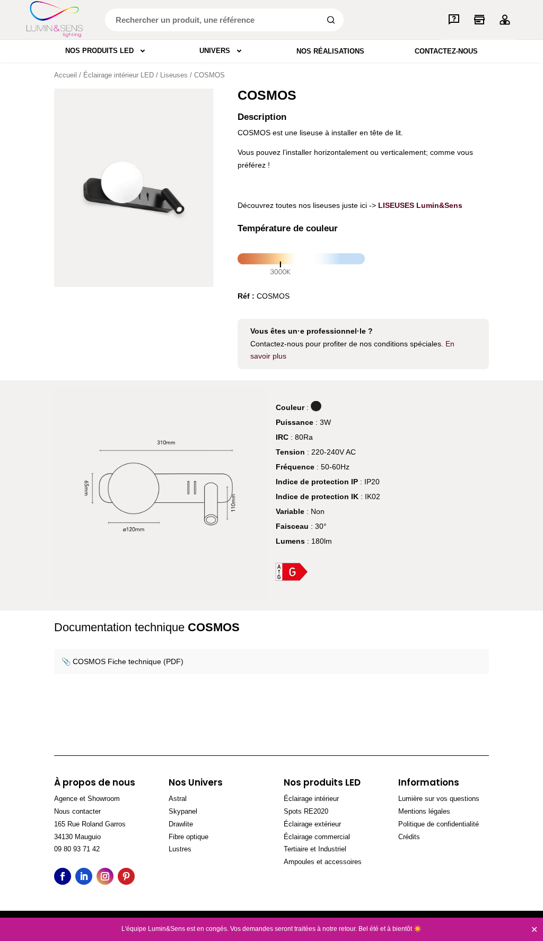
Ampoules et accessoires (323, 862)
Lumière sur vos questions (438, 799)
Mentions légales (424, 811)
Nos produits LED (99, 51)
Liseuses (174, 75)
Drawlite (181, 824)
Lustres (180, 849)
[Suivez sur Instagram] (105, 876)
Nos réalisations (330, 51)
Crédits (409, 837)
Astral (178, 799)
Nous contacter (77, 811)
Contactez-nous (446, 51)
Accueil (65, 75)
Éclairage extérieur (312, 824)
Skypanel (183, 811)
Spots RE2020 (306, 811)
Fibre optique (188, 837)
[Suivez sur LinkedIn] (83, 876)
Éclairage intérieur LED (118, 75)
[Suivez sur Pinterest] (126, 876)
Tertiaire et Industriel (315, 849)
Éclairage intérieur (311, 799)
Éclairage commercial (317, 837)
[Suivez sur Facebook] (62, 876)
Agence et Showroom (87, 799)
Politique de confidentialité (438, 824)
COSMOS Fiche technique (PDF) (128, 661)
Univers (214, 51)
